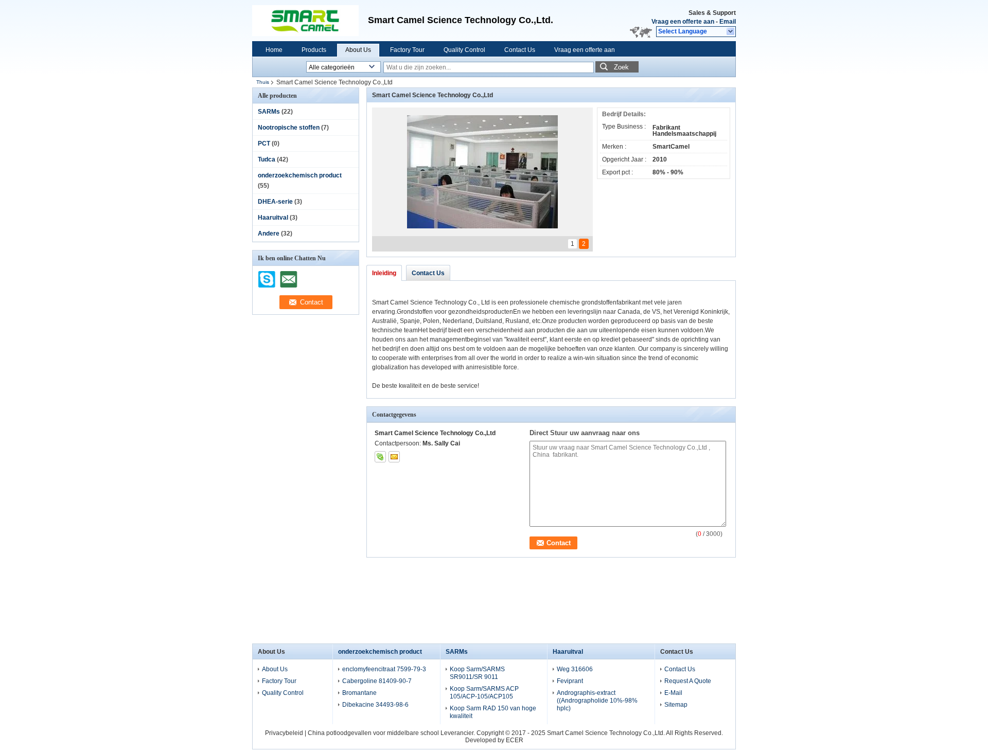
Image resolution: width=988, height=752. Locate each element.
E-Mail (673, 692)
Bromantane (359, 692)
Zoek (621, 67)
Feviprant (570, 681)
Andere (268, 233)
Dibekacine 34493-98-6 (375, 704)
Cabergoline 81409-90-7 (377, 681)
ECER (514, 740)
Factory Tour (407, 49)
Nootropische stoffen (289, 127)
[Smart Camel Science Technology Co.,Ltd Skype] (380, 456)
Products (314, 49)
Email (727, 21)
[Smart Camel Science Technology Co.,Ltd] (731, 32)
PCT (264, 143)
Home (274, 49)
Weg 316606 (575, 669)
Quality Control (464, 49)
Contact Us (519, 49)
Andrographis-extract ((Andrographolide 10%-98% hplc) (597, 700)
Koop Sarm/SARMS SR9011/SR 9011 (477, 673)
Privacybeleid (284, 733)
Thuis (262, 82)
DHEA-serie (275, 201)
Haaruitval (273, 217)
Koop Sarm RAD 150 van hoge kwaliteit (493, 712)
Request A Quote (687, 681)
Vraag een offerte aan (682, 21)
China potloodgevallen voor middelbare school (373, 733)
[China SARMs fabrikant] (308, 20)
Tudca (266, 159)
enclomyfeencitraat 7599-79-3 (384, 669)
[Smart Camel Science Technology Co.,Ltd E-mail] (394, 456)
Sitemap (675, 704)
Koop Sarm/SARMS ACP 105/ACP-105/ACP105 (484, 692)
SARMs (269, 111)
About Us (358, 49)
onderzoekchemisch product (300, 175)
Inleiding (384, 273)
